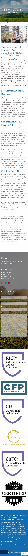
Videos (8, 42)
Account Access (14, 56)
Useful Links (19, 39)
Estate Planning (5, 32)
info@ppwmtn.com (8, 278)
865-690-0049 (7, 272)
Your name (10, 295)
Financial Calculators (7, 39)
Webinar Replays (16, 42)
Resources (4, 35)
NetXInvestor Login (14, 59)
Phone (3, 307)
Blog (14, 46)
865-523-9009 (7, 274)
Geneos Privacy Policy (7, 545)
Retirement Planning (19, 29)
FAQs (2, 42)
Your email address (12, 301)
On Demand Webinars (14, 52)
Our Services (4, 25)
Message (9, 313)
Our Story (4, 552)
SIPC (22, 519)
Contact (14, 49)
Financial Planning (6, 29)
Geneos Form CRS (20, 545)
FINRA (18, 519)
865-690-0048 (7, 276)
